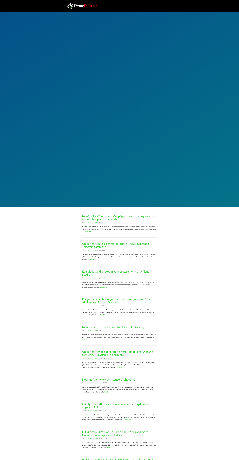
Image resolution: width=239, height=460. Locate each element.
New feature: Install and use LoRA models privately (113, 327)
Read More (87, 231)
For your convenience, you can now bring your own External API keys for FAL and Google (118, 301)
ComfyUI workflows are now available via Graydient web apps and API (117, 405)
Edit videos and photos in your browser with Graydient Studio (115, 273)
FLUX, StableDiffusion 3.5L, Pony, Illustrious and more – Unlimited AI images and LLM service (116, 433)
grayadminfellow (92, 222)
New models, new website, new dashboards (108, 379)
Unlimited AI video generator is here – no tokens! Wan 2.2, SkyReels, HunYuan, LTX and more (117, 353)
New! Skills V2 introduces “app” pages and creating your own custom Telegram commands (119, 217)
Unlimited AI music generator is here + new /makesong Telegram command (115, 245)
